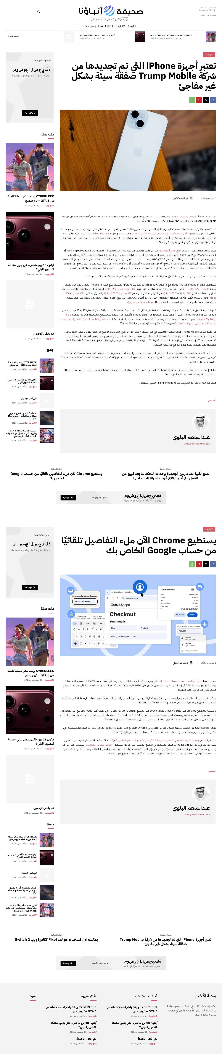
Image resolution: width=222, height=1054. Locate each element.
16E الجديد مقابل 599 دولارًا (120, 289)
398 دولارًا (78, 293)
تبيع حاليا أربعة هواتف (168, 251)
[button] (38, 11)
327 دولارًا (126, 293)
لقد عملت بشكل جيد (98, 234)
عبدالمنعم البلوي (180, 198)
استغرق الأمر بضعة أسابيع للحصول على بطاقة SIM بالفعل (165, 234)
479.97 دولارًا (111, 293)
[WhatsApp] (192, 100)
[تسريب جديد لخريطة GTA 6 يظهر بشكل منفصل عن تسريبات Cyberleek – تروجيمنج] (47, 435)
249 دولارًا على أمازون (94, 319)
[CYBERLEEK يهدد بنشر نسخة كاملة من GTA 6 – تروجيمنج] (211, 36)
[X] (206, 100)
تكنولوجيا (49, 205)
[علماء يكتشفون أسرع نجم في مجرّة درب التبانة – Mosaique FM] (47, 418)
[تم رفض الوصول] (69, 36)
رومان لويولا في (139, 302)
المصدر (212, 400)
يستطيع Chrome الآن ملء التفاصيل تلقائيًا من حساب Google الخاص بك (56, 476)
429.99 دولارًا (170, 293)
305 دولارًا (185, 293)
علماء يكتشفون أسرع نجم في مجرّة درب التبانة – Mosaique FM (22, 416)
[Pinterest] (199, 100)
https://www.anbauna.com (197, 443)
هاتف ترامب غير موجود (183, 217)
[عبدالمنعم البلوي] (192, 198)
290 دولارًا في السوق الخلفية (193, 323)
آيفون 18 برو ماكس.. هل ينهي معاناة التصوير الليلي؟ (96, 35)
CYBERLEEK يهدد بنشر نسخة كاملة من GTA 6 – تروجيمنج (171, 35)
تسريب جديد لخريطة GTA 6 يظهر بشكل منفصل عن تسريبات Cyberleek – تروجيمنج (21, 433)
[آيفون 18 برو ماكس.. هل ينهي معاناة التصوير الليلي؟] (140, 36)
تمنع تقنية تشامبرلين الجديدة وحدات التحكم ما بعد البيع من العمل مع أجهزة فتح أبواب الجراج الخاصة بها (165, 476)
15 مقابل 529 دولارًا (198, 289)
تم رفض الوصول (13, 36)
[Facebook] (213, 100)
